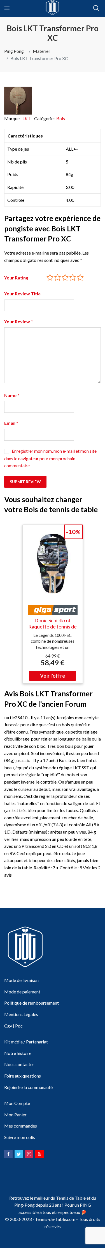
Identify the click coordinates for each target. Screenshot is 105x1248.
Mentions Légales (21, 1014)
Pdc (19, 1025)
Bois (60, 118)
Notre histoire (17, 1053)
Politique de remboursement (31, 1002)
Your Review (18, 321)
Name (11, 395)
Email (11, 423)
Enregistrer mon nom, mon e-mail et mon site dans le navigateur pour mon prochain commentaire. (50, 458)
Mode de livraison (21, 980)
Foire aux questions (22, 1075)
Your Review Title (22, 293)
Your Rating (16, 277)
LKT (26, 118)
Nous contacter (19, 1064)
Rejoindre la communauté (28, 1087)
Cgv (8, 1025)
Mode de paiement (22, 991)
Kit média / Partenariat (26, 1041)
